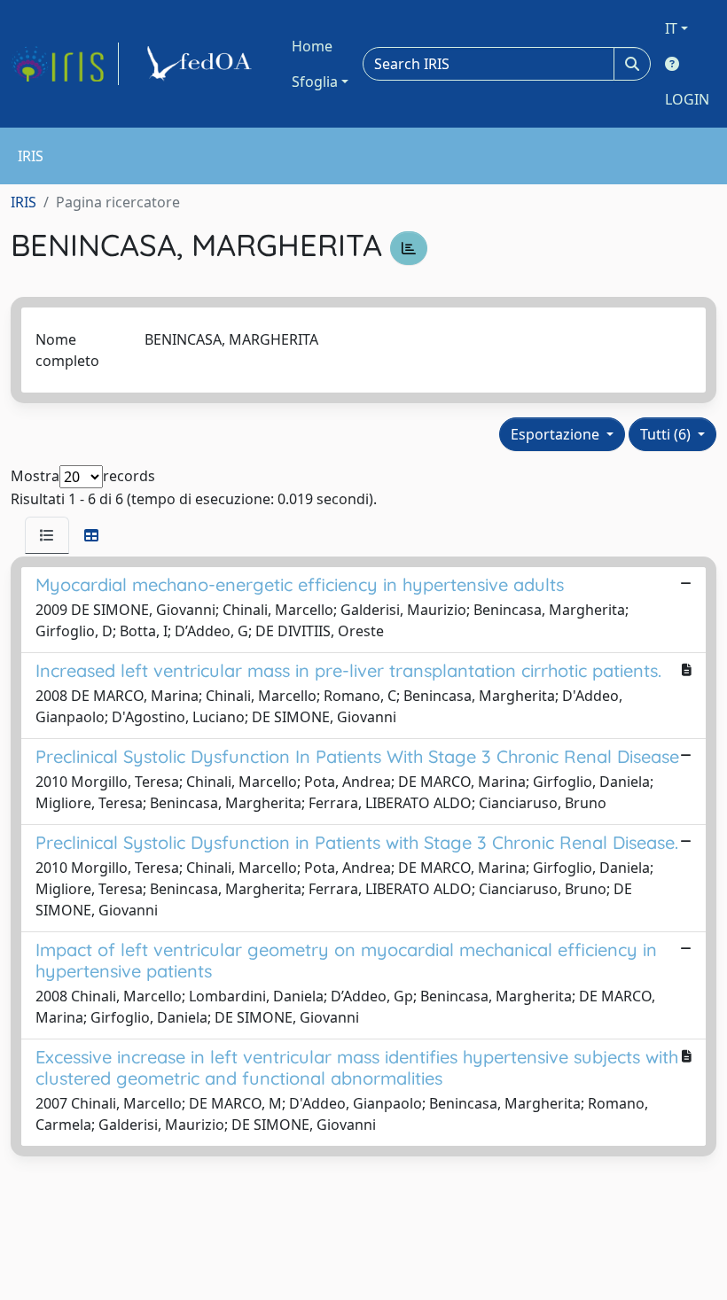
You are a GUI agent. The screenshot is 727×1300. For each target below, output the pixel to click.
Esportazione (557, 434)
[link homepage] (65, 64)
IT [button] (671, 28)
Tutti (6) (667, 434)
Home (312, 46)
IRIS (23, 202)
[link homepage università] (202, 64)
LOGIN (687, 99)
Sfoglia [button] (315, 81)
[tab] (47, 535)
